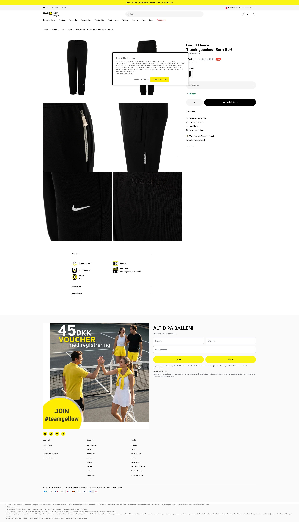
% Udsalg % (161, 20)
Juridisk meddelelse (95, 487)
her (178, 69)
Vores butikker (243, 8)
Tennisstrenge (112, 20)
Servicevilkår (107, 487)
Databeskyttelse (121, 73)
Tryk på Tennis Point (137, 475)
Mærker (135, 20)
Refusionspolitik (118, 487)
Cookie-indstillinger (49, 458)
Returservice (91, 453)
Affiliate (89, 458)
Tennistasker (86, 20)
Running (55, 8)
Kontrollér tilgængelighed (195, 140)
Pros (143, 20)
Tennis (45, 8)
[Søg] (127, 14)
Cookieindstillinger (141, 79)
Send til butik (91, 475)
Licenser (45, 449)
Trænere (89, 466)
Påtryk (130, 73)
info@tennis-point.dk (217, 366)
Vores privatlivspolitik (159, 371)
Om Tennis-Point (136, 453)
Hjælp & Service (91, 445)
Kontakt (133, 449)
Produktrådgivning (136, 471)
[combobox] (164, 14)
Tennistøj (62, 20)
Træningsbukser (80, 29)
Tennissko (73, 20)
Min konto (134, 445)
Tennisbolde (99, 20)
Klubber (89, 471)
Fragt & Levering (136, 462)
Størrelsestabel (190, 111)
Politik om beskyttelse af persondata (76, 487)
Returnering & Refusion (138, 466)
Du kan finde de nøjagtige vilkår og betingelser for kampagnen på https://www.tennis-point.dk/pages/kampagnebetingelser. (47, 518)
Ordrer (89, 449)
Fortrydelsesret (47, 445)
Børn (62, 29)
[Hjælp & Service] (243, 14)
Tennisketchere (49, 20)
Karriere (89, 462)
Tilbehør (125, 20)
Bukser (70, 29)
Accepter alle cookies (159, 79)
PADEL (64, 8)
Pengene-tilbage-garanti (50, 453)
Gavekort (253, 8)
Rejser (151, 20)
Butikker (133, 458)
